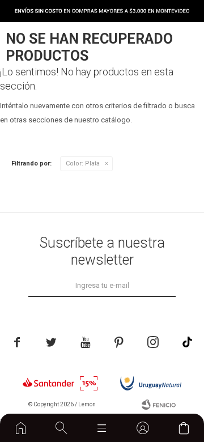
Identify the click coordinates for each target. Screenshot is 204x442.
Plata (83, 163)
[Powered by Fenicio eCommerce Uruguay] (159, 404)
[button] (61, 428)
